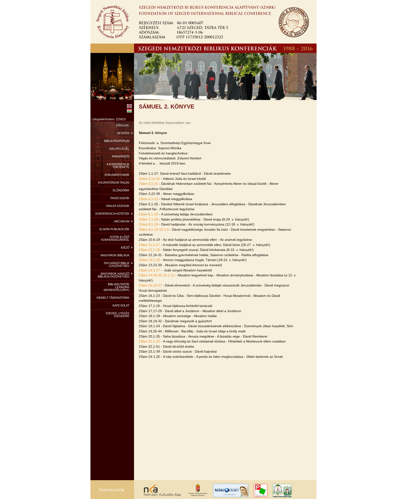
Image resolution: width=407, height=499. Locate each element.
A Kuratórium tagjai (113, 182)
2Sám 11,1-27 (149, 245)
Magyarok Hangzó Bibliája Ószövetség (113, 275)
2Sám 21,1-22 (149, 341)
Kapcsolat (121, 305)
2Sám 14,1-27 (149, 270)
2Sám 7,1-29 (148, 219)
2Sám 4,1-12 (148, 199)
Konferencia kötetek (112, 213)
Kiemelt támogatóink (113, 297)
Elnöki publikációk (114, 229)
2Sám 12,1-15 (149, 250)
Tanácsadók (119, 198)
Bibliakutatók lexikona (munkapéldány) (116, 287)
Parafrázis (120, 156)
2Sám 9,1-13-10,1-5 (154, 229)
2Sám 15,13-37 (150, 285)
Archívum (121, 221)
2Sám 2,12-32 (149, 179)
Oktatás (123, 133)
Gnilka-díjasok (117, 206)
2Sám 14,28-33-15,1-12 (157, 275)
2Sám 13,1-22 (149, 260)
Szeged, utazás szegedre (117, 315)
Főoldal (122, 125)
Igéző (125, 247)
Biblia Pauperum (116, 141)
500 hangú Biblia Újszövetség (116, 265)
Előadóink (121, 190)
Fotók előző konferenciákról (115, 238)
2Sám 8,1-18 (148, 224)
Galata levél (119, 148)
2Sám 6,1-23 (148, 214)
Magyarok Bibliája (115, 255)
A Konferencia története (117, 166)
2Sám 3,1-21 (148, 183)
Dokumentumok (117, 175)
